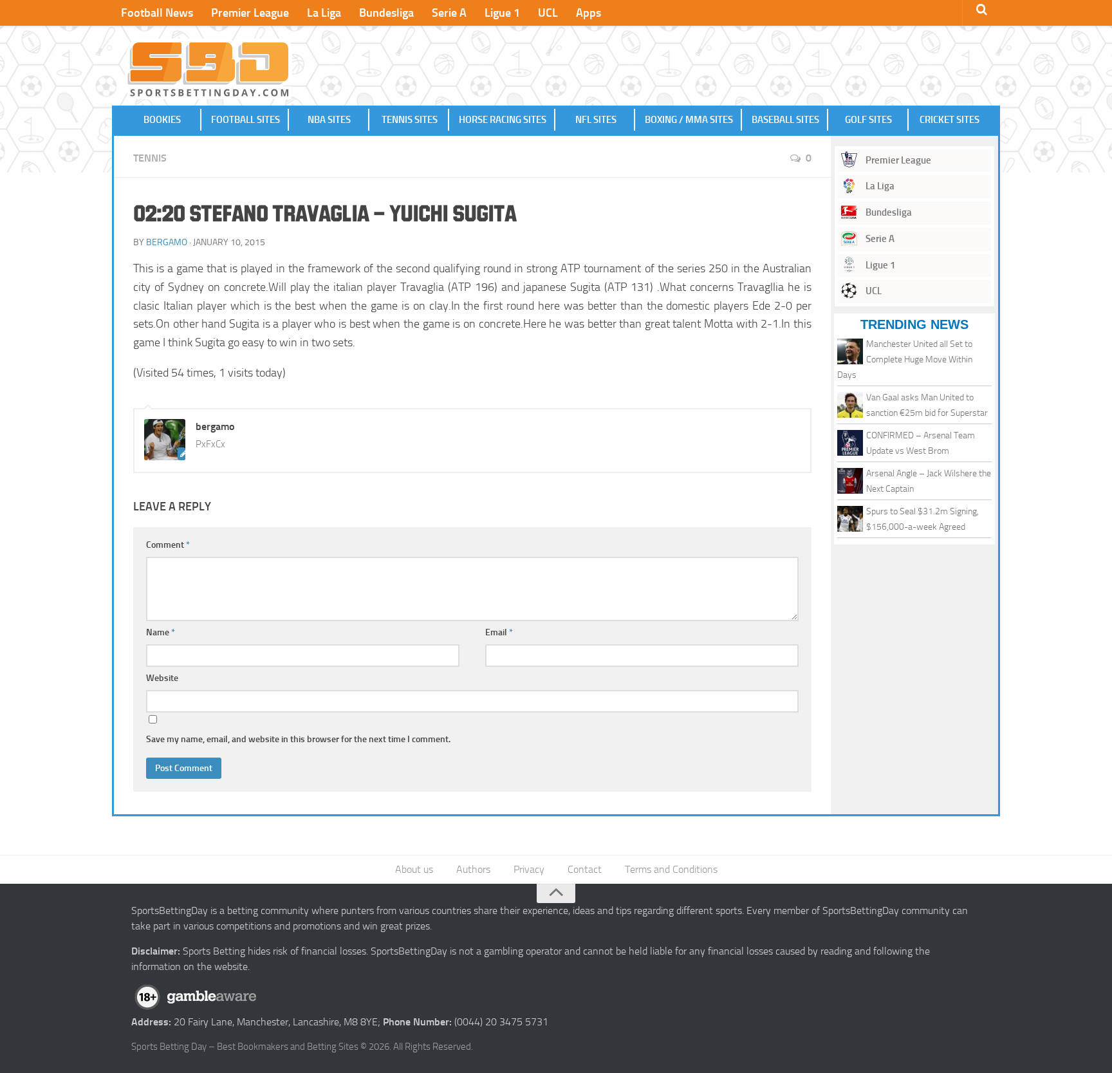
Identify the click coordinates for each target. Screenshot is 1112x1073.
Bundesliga (386, 13)
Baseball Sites (785, 120)
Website (162, 678)
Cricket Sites (949, 120)
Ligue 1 (502, 13)
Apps (588, 13)
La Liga (324, 13)
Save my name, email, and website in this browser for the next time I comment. (298, 739)
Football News (157, 13)
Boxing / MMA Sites (689, 120)
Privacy (529, 869)
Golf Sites (868, 120)
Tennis (150, 158)
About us (414, 869)
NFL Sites (595, 120)
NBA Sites (329, 120)
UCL (548, 13)
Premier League (250, 13)
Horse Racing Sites (502, 120)
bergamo (166, 242)
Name (160, 632)
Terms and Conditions (671, 869)
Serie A (449, 13)
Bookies (162, 120)
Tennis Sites (410, 120)
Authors (473, 869)
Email (499, 632)
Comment (168, 544)
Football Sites (245, 120)
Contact (585, 869)
